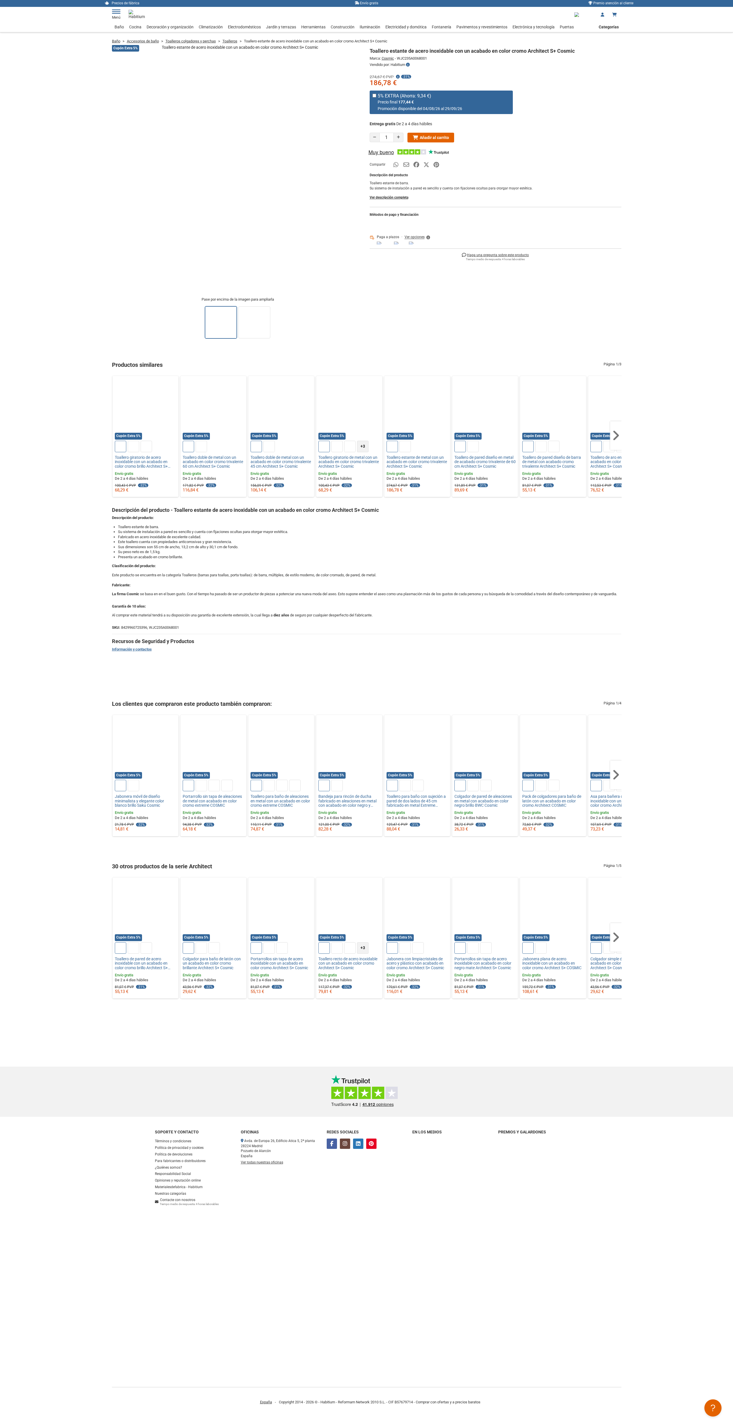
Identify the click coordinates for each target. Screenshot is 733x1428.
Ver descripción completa (389, 197)
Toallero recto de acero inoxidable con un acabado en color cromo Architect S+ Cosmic (347, 963)
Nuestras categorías (170, 1194)
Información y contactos (132, 649)
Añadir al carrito (434, 137)
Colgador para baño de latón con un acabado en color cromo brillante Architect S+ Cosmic (212, 963)
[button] (418, 237)
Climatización (211, 27)
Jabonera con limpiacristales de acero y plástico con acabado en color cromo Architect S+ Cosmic (415, 963)
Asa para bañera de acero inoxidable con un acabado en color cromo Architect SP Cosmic (619, 801)
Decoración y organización (170, 27)
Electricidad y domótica (406, 27)
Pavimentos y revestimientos (481, 27)
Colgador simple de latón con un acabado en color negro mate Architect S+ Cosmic (618, 963)
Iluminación (370, 27)
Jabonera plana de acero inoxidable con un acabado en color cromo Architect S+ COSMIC (552, 963)
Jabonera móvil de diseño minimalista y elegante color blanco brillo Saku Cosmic (139, 801)
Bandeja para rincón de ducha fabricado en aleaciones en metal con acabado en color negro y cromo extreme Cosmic (347, 801)
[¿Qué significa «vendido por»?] (408, 64)
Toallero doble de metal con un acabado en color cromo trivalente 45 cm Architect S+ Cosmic (281, 462)
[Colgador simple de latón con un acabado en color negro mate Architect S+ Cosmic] (621, 910)
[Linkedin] (358, 1144)
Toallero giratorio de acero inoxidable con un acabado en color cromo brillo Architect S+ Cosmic (141, 462)
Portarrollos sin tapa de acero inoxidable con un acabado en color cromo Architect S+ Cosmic (279, 963)
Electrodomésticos (244, 27)
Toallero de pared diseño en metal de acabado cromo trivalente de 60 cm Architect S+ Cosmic (485, 462)
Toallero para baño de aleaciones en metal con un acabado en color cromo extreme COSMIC (280, 801)
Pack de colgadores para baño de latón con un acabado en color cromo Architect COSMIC (551, 801)
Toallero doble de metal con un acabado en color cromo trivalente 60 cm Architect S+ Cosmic (213, 462)
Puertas (567, 27)
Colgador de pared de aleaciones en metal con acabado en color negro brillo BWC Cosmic (483, 801)
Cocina (135, 27)
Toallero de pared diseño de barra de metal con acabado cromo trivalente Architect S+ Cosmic (551, 462)
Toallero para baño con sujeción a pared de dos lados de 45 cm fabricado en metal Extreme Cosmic (416, 801)
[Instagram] (345, 1144)
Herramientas (313, 27)
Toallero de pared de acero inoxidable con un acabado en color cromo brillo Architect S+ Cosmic (141, 963)
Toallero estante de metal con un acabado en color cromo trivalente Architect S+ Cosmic (417, 462)
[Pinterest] (371, 1144)
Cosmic (388, 58)
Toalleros (229, 41)
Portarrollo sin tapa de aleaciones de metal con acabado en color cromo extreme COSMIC (212, 801)
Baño (119, 27)
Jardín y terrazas (281, 27)
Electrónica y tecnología (534, 27)
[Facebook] (332, 1144)
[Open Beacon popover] (713, 1408)
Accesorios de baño (143, 41)
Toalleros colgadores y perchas (190, 41)
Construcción (342, 27)
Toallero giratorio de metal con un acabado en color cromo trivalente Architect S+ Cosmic (348, 462)
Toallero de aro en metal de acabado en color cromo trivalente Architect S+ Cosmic (620, 462)
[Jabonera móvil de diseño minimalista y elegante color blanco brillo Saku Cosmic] (145, 748)
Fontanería (441, 27)
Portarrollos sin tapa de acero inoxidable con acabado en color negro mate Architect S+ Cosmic (482, 963)
